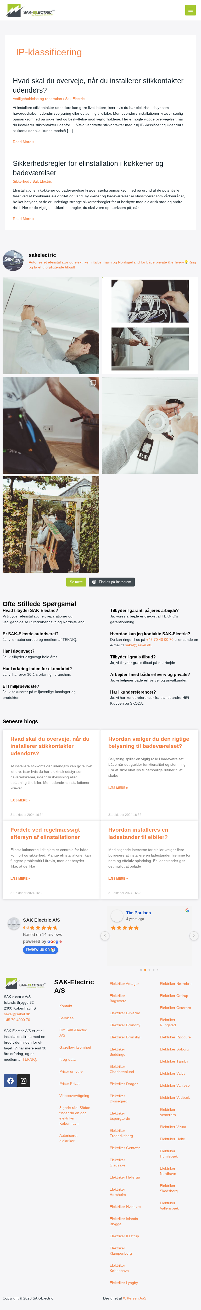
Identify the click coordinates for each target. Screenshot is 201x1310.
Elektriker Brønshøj (125, 1037)
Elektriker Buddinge (117, 1052)
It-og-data (67, 1059)
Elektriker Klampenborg (121, 1250)
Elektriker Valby (172, 1073)
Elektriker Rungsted (168, 1022)
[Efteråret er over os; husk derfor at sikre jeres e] (150, 325)
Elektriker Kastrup (124, 1236)
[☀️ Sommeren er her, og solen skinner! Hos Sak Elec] (150, 425)
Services (66, 1018)
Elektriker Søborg (174, 1049)
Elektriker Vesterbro (168, 1112)
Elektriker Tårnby (174, 1061)
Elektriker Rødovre (175, 1037)
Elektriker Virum (173, 1127)
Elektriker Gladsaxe (117, 1162)
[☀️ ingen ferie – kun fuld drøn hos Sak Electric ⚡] (51, 325)
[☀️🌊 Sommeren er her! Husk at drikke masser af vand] (51, 425)
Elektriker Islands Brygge (124, 1221)
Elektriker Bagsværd (118, 998)
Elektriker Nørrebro (176, 984)
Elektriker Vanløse (175, 1085)
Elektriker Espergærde (120, 1116)
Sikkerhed (21, 181)
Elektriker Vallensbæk (169, 1205)
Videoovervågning (74, 1096)
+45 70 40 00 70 (160, 640)
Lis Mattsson (139, 913)
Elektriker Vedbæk (175, 1098)
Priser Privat (69, 1084)
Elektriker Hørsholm (118, 1192)
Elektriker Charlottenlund (122, 1069)
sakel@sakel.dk (138, 645)
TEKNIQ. (30, 1059)
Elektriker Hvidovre (125, 1207)
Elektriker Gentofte (125, 1148)
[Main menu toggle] (190, 10)
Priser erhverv (71, 1072)
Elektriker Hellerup (125, 1177)
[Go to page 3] (154, 970)
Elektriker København (119, 1268)
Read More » (24, 141)
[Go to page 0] (141, 970)
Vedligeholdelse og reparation (37, 99)
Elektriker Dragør (124, 1084)
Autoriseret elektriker (68, 1138)
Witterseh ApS (134, 1298)
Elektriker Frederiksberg (121, 1133)
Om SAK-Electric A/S (73, 1032)
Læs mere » (20, 800)
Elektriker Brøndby (125, 1025)
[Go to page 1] (145, 970)
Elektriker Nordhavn (168, 1171)
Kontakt (65, 1006)
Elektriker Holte (172, 1139)
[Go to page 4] (158, 970)
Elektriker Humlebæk (169, 1153)
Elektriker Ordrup (174, 996)
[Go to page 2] (149, 970)
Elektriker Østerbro (175, 1008)
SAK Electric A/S (41, 920)
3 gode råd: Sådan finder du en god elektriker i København (74, 1116)
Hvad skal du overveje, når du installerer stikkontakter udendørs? (50, 746)
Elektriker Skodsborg (169, 1188)
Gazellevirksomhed (75, 1047)
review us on (38, 949)
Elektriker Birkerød (125, 1013)
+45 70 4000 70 (17, 1020)
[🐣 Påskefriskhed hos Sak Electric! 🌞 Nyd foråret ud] (51, 524)
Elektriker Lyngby (124, 1283)
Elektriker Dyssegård (118, 1098)
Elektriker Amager (124, 984)
